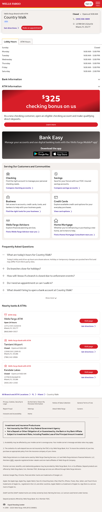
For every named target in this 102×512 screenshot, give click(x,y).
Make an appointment (32, 28)
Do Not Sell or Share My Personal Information (36, 403)
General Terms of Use (85, 403)
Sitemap (31, 409)
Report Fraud (7, 409)
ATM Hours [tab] (25, 41)
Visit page (88, 321)
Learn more (51, 124)
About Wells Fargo (58, 409)
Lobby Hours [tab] (10, 41)
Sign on (88, 4)
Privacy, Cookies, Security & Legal (13, 403)
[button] (51, 79)
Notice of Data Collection (61, 403)
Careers (80, 409)
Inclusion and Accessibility (12, 414)
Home (30, 414)
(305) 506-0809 (83, 19)
